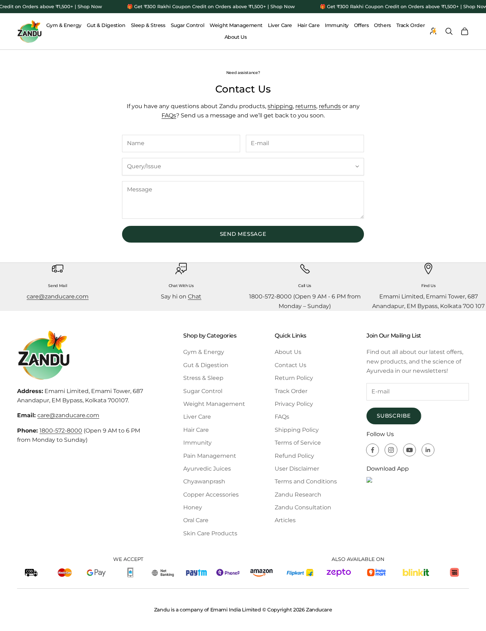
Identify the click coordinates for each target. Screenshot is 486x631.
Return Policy (294, 378)
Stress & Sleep (203, 378)
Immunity (337, 25)
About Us (235, 37)
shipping (280, 106)
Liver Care (280, 25)
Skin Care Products (210, 533)
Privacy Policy (294, 404)
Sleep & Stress (148, 25)
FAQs (169, 115)
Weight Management (236, 25)
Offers (361, 25)
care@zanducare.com (58, 296)
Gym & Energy (63, 25)
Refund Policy (294, 455)
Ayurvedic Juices (207, 468)
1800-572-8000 (60, 430)
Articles (285, 520)
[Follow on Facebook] (372, 450)
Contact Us (290, 365)
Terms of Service (298, 442)
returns (305, 106)
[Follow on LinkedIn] (428, 450)
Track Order (410, 25)
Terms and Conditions (306, 481)
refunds (330, 106)
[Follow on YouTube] (409, 450)
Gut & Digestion (106, 25)
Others (382, 25)
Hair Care (308, 25)
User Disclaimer (297, 468)
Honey (192, 507)
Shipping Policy (297, 429)
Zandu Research (298, 494)
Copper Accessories (211, 494)
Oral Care (195, 520)
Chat (194, 296)
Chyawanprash (204, 481)
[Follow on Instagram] (391, 450)
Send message (243, 233)
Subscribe (394, 415)
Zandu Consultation (303, 507)
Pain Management (209, 455)
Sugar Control (188, 25)
